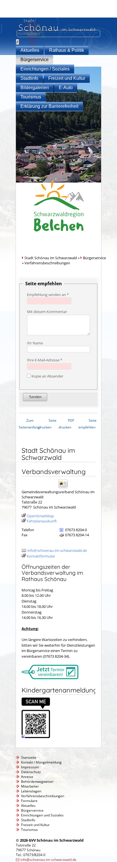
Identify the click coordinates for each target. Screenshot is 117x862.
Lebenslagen (31, 791)
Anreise (27, 776)
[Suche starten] (17, 42)
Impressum (30, 767)
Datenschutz (31, 771)
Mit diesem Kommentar (47, 311)
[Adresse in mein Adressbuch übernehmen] (64, 487)
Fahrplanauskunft (42, 521)
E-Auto (66, 87)
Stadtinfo (29, 78)
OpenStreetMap (40, 515)
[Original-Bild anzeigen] (36, 736)
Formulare (29, 800)
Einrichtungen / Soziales (45, 69)
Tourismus (30, 97)
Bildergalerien (34, 87)
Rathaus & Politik (66, 50)
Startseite (28, 757)
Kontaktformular (41, 556)
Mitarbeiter (30, 786)
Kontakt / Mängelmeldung (41, 762)
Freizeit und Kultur (66, 78)
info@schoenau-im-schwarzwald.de (57, 550)
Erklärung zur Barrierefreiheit (49, 106)
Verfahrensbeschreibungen (42, 796)
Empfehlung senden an (48, 294)
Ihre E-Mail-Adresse (44, 360)
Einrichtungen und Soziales (42, 815)
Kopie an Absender (47, 376)
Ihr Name (35, 343)
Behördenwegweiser (37, 781)
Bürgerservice (34, 59)
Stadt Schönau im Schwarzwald (50, 257)
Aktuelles (29, 50)
